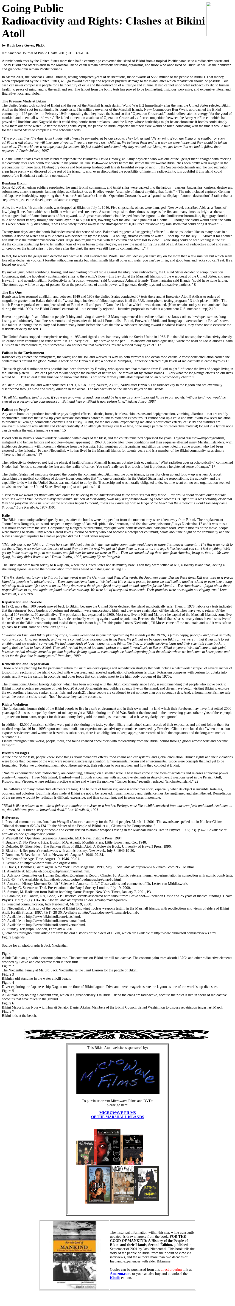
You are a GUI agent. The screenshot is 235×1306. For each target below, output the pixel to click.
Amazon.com (120, 1274)
